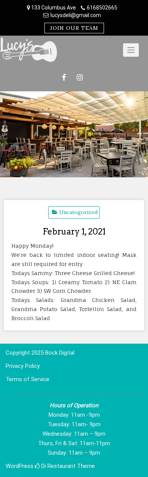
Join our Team (74, 28)
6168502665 (102, 8)
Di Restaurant (58, 466)
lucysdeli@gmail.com (75, 15)
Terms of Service (27, 379)
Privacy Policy (23, 366)
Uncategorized (78, 212)
